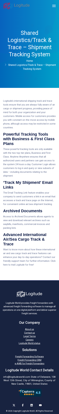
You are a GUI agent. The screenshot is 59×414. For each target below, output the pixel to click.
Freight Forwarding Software (29, 356)
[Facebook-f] (23, 405)
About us (29, 329)
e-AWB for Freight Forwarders (29, 363)
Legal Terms (29, 336)
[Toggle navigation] (54, 6)
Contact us (29, 333)
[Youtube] (40, 405)
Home (29, 60)
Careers (30, 339)
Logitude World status (29, 343)
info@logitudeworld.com (16, 376)
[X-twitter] (14, 405)
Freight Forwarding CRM (29, 360)
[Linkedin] (32, 405)
